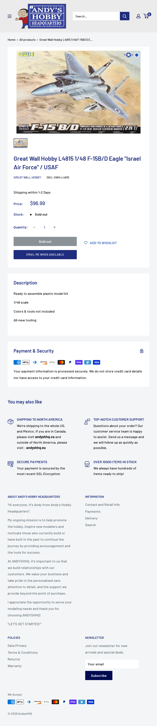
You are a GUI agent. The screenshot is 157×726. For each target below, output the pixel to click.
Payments (93, 511)
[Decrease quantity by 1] (34, 227)
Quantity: (21, 227)
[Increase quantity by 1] (55, 227)
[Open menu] (9, 16)
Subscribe (99, 675)
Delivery (91, 518)
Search (90, 525)
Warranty (15, 666)
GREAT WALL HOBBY (27, 177)
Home (12, 39)
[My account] (138, 16)
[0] (146, 16)
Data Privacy (17, 645)
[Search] (124, 16)
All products (27, 39)
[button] (77, 255)
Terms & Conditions (23, 652)
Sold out (45, 241)
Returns (14, 659)
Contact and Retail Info (102, 504)
